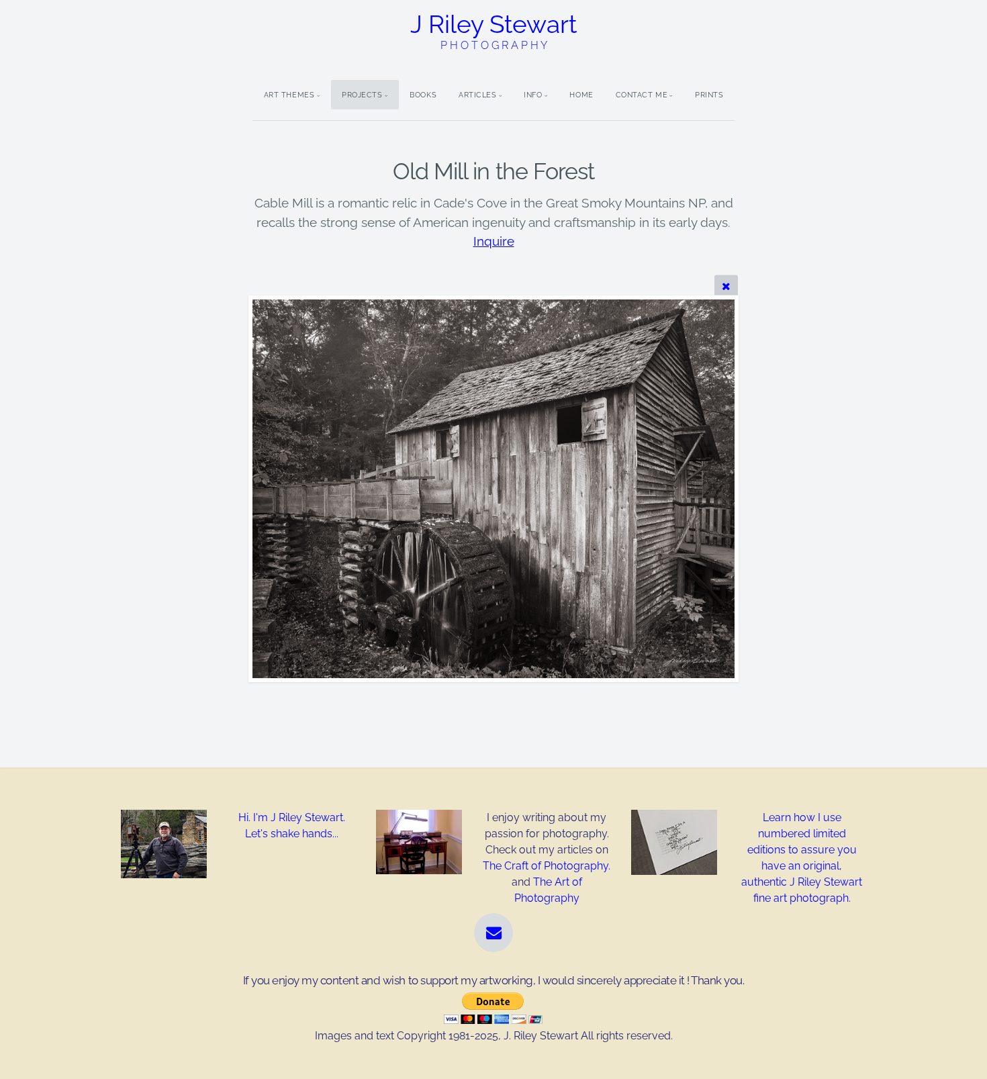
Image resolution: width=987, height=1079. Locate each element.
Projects (362, 95)
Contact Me (642, 95)
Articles (477, 95)
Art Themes (289, 95)
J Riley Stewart (493, 30)
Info (533, 95)
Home (581, 95)
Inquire (493, 241)
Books (423, 95)
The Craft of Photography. (546, 865)
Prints (709, 95)
